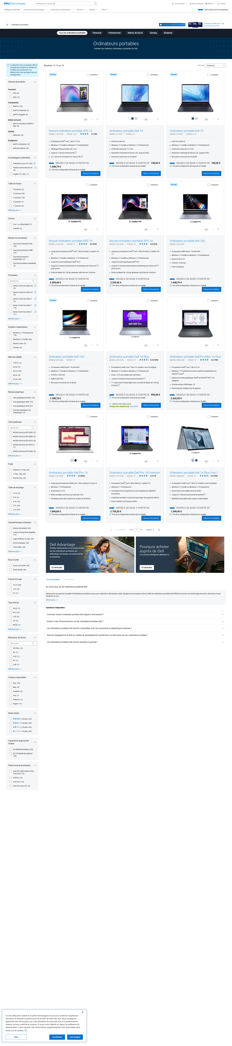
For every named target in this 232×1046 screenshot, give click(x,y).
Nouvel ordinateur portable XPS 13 (70, 131)
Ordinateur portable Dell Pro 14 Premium (134, 472)
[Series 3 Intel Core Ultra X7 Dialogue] (35, 292)
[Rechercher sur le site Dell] (95, 3)
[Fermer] (82, 1012)
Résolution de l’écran (17, 637)
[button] (179, 3)
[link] (196, 3)
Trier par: (201, 65)
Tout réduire (69, 579)
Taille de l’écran (14, 183)
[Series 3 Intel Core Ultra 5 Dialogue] (35, 312)
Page (131, 530)
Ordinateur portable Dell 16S (187, 241)
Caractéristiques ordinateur (19, 522)
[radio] (132, 118)
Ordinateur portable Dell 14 (126, 131)
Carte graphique (15, 422)
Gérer (16, 1037)
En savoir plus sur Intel (211, 26)
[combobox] (66, 4)
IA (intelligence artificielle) (19, 158)
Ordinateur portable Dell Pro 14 (68, 472)
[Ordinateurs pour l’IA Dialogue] (34, 163)
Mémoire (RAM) (15, 357)
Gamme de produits (16, 82)
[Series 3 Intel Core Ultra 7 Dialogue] (35, 305)
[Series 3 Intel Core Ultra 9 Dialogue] (35, 299)
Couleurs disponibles (17, 677)
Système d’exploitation (18, 327)
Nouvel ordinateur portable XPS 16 (70, 241)
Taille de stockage (16, 487)
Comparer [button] (94, 75)
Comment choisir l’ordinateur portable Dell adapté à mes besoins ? (75, 614)
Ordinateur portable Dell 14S (66, 356)
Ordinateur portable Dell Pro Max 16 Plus (195, 356)
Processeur (13, 275)
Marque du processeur (17, 238)
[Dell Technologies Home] (14, 3)
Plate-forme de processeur (19, 765)
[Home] (7, 24)
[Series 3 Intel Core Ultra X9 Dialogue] (35, 286)
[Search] (33, 281)
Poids (10, 464)
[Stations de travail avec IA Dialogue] (35, 167)
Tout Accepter (75, 1037)
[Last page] (159, 530)
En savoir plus (57, 567)
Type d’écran (13, 602)
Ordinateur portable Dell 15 (186, 131)
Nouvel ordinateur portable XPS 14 (131, 241)
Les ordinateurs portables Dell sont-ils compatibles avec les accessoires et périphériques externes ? (89, 628)
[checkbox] (14, 93)
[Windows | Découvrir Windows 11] (172, 25)
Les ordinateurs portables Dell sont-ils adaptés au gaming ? (72, 642)
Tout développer (53, 579)
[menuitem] (35, 10)
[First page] (111, 530)
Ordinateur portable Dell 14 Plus (129, 356)
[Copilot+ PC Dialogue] (28, 174)
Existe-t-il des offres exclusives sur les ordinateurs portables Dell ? (75, 621)
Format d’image (15, 579)
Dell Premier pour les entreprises (216, 10)
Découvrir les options (90, 173)
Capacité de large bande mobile (18, 742)
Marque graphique (16, 392)
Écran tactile (13, 560)
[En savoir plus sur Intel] (195, 24)
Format (11, 218)
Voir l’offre (134, 406)
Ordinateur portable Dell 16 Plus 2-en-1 (194, 472)
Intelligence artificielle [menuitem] (12, 10)
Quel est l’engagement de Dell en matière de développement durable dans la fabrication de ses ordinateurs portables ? (97, 635)
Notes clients (13, 713)
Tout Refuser (57, 1037)
